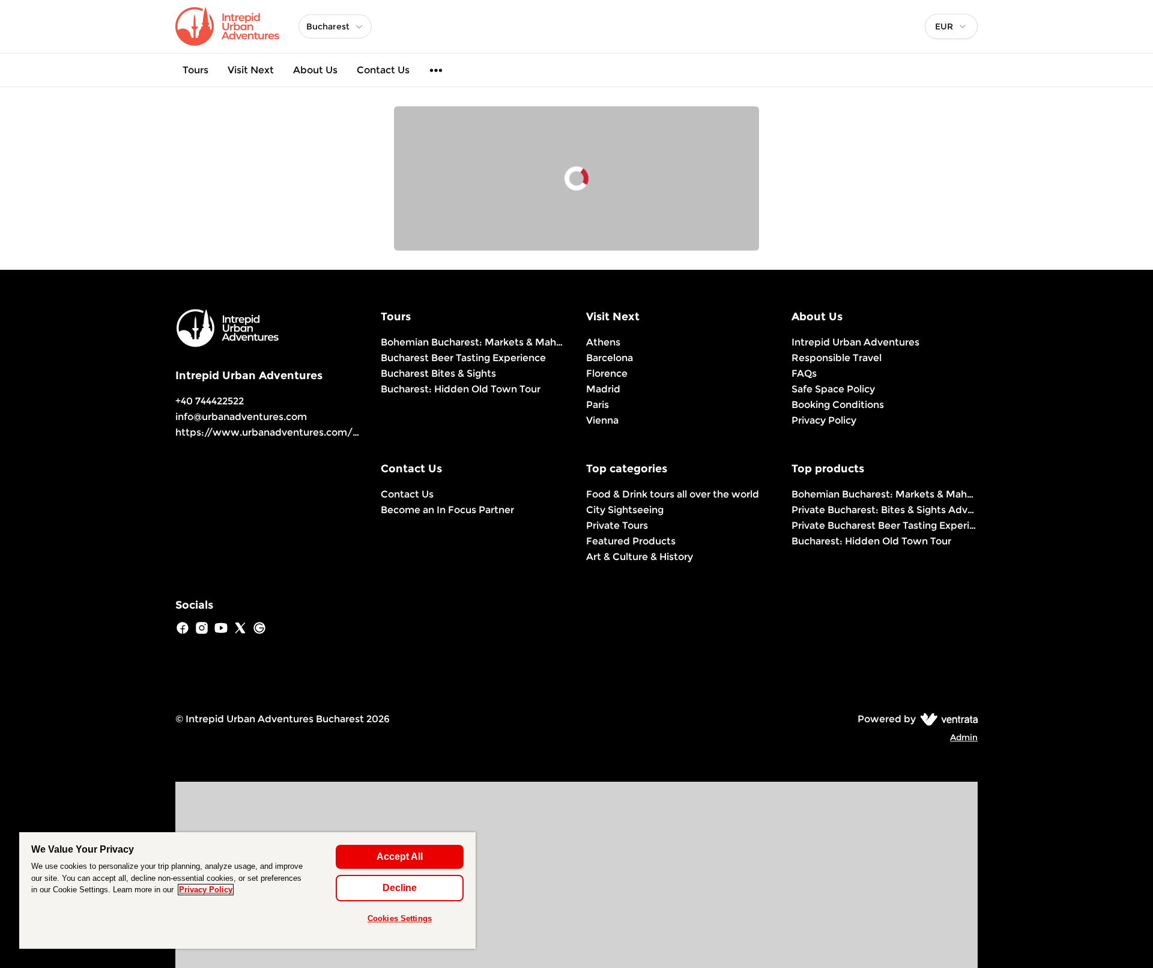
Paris (597, 404)
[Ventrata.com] (947, 719)
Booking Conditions (837, 404)
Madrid (603, 389)
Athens (603, 342)
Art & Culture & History (639, 556)
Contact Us (383, 70)
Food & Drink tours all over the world (672, 494)
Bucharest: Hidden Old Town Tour (460, 389)
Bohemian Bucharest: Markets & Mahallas (474, 342)
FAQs (804, 373)
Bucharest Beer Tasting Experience (463, 358)
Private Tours (617, 525)
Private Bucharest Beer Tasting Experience (884, 525)
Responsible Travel (836, 358)
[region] (247, 890)
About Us (315, 70)
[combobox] (951, 26)
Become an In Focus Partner (447, 510)
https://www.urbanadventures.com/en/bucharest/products (321, 432)
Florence (607, 373)
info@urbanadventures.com (241, 416)
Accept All (400, 856)
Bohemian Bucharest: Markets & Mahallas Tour (884, 494)
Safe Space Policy (833, 389)
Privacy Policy (823, 420)
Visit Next (251, 70)
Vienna (602, 420)
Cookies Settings (400, 918)
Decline (400, 888)
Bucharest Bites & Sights (438, 373)
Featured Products (631, 541)
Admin (964, 737)
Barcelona (609, 358)
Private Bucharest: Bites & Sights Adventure (884, 510)
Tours (195, 70)
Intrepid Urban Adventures (855, 342)
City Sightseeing (625, 510)
